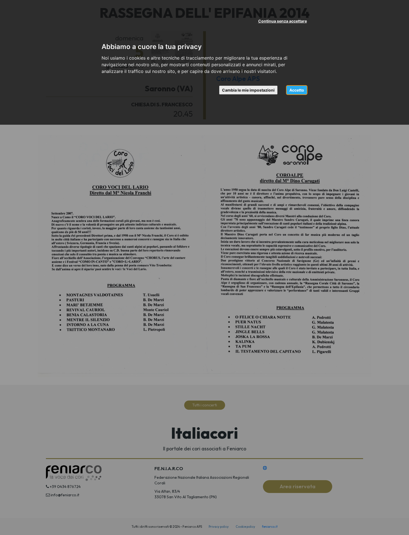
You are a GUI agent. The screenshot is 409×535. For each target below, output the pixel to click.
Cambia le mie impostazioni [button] (248, 90)
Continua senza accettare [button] (282, 21)
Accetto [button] (296, 90)
